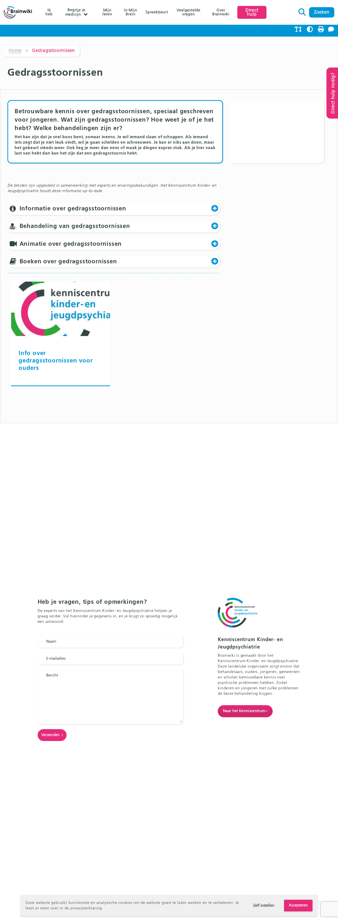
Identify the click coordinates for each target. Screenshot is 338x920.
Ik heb (49, 12)
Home (15, 50)
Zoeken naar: (302, 11)
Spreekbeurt (156, 12)
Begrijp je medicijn (75, 12)
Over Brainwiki (221, 12)
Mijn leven (107, 12)
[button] (114, 208)
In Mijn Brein (130, 12)
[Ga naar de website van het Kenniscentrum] (60, 397)
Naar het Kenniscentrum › (245, 711)
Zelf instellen (263, 906)
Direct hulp (251, 12)
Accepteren (298, 905)
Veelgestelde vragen (188, 12)
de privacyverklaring (83, 908)
